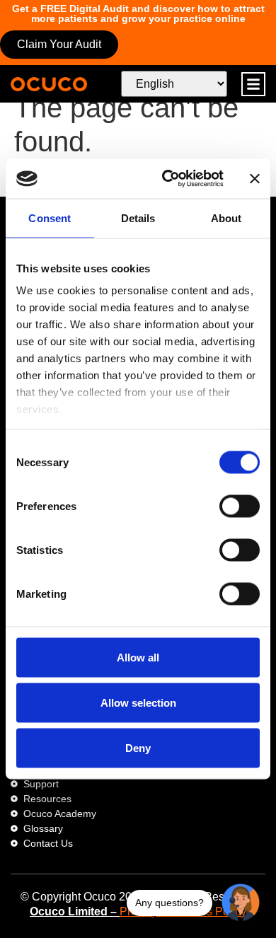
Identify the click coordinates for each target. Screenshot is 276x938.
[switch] (239, 505)
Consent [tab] (49, 218)
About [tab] (226, 218)
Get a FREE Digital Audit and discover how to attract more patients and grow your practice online (138, 13)
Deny (138, 747)
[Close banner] (255, 178)
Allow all (138, 657)
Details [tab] (138, 218)
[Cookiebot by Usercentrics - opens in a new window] (167, 179)
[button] (253, 84)
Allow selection (138, 702)
